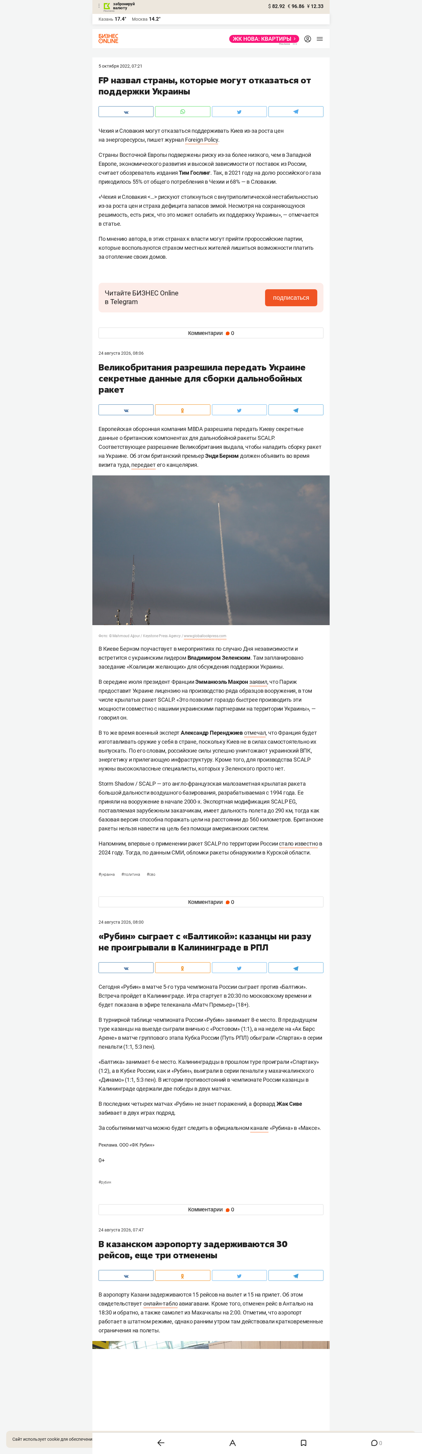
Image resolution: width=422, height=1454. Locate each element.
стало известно (298, 843)
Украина (107, 874)
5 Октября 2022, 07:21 (120, 66)
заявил (258, 682)
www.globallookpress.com (205, 636)
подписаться (291, 297)
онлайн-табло (160, 1303)
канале (259, 1128)
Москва (140, 19)
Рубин (105, 1182)
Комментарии (211, 333)
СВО (151, 874)
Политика (131, 874)
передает (143, 465)
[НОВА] (262, 39)
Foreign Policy (201, 139)
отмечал (255, 732)
